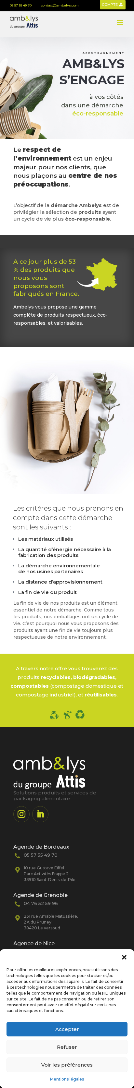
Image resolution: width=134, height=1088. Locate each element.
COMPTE (110, 4)
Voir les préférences (67, 1065)
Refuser (67, 1047)
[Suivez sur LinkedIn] (40, 814)
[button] (124, 957)
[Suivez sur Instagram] (21, 814)
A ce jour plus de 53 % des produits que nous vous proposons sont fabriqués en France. (46, 277)
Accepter (67, 1029)
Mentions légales (67, 1079)
